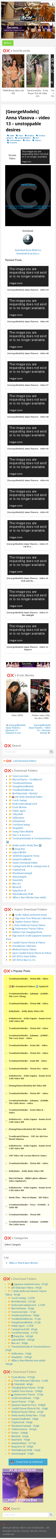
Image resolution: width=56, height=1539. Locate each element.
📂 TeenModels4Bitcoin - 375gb (24, 1319)
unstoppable (15, 140)
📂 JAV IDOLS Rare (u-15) (22, 960)
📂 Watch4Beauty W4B (21, 894)
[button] (4, 1524)
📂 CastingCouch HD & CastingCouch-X (29, 866)
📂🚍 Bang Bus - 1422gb (20, 1336)
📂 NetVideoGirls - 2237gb (21, 1301)
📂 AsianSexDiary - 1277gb (22, 1443)
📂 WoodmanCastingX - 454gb (23, 1426)
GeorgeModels (24, 138)
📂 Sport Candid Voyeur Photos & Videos (30, 953)
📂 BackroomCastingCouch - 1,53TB (26, 1305)
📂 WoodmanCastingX (20, 873)
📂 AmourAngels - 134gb (21, 1453)
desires (30, 136)
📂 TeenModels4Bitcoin (21, 790)
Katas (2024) (17, 715)
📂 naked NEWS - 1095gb (21, 1340)
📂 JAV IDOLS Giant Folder (22, 956)
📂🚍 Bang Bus (17, 849)
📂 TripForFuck (17, 870)
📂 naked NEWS (17, 852)
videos (38, 140)
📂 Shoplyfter (16, 828)
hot (37, 138)
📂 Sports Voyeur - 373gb (21, 1401)
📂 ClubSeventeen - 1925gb (22, 1429)
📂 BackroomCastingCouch (23, 804)
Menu (8, 43)
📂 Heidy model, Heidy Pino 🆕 (25, 845)
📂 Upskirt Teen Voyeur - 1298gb (25, 1391)
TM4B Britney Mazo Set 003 (13, 92)
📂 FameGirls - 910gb (19, 1439)
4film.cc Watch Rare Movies (23, 1263)
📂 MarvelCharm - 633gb (21, 1308)
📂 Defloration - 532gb (19, 1353)
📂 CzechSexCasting (19, 824)
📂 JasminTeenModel (20, 859)
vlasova (13, 143)
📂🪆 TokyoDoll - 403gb (20, 1384)
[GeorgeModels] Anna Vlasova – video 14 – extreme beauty (39, 729)
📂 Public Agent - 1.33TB (21, 1326)
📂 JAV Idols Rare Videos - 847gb (25, 1287)
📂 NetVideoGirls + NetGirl (23, 793)
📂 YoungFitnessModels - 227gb (24, 1322)
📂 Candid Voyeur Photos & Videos (27, 942)
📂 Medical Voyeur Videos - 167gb (25, 1412)
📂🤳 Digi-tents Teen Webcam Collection (30, 918)
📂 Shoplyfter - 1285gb (20, 1357)
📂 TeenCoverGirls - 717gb (22, 1312)
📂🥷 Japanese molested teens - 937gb (28, 1284)
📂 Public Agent (17, 811)
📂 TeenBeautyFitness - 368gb (23, 1315)
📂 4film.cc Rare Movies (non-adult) (27, 897)
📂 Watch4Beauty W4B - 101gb (24, 1450)
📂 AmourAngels (18, 876)
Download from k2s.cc (27, 253)
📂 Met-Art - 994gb (18, 1343)
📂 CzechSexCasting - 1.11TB (23, 1332)
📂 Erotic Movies (18, 807)
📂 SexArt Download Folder (23, 862)
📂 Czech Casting (18, 800)
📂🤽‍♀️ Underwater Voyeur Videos (26, 928)
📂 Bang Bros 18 (17, 890)
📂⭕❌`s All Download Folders (19, 761)
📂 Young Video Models (21, 831)
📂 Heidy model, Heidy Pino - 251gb (26, 1415)
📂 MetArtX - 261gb (18, 1436)
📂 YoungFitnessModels (21, 786)
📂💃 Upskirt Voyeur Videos (23, 921)
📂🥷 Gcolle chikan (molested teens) (28, 915)
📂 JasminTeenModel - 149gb (23, 1419)
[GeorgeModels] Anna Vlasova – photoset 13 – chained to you (15, 729)
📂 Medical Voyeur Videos (22, 949)
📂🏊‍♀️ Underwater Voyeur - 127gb (25, 1394)
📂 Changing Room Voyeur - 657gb (26, 1387)
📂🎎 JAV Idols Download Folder (26, 797)
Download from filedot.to (28, 250)
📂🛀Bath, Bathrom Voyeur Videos (27, 925)
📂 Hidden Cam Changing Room (25, 932)
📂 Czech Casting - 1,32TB (21, 1298)
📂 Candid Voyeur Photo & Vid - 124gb (28, 1408)
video (27, 140)
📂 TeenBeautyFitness (20, 783)
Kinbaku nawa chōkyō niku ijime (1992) (41, 716)
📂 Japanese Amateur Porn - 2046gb (27, 1405)
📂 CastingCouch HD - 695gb (22, 1329)
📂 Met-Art (15, 883)
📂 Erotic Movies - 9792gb (21, 1377)
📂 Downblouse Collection (22, 946)
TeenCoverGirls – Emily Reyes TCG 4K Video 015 (37, 93)
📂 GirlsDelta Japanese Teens (24, 856)
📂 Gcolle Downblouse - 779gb (23, 1398)
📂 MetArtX (15, 887)
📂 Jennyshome (17, 821)
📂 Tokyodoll (16, 814)
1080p (12, 136)
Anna (20, 136)
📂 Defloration (16, 817)
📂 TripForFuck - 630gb (20, 1422)
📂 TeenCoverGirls (19, 776)
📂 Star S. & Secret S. (20, 835)
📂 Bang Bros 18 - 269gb (20, 1446)
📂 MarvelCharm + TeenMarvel (25, 779)
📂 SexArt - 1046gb (18, 1433)
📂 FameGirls (16, 880)
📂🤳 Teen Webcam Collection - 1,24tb (28, 1380)
